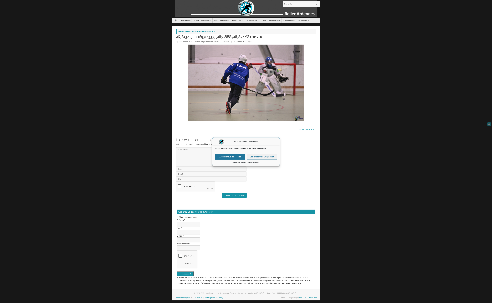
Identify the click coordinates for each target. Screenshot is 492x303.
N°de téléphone (183, 244)
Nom (179, 228)
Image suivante (305, 130)
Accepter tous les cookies (230, 157)
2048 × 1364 (219, 42)
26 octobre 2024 (185, 42)
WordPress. (312, 298)
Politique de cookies (239, 162)
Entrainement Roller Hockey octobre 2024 (196, 31)
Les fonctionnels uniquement (262, 157)
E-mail (180, 236)
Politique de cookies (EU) (215, 298)
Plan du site (197, 298)
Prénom (181, 220)
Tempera (302, 298)
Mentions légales (253, 162)
